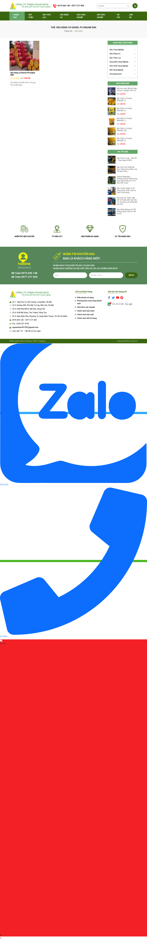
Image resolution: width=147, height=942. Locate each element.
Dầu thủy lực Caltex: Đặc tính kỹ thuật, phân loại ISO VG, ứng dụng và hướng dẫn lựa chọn (127, 201)
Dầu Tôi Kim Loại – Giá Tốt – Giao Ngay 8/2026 (127, 159)
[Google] (121, 297)
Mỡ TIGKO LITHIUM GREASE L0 (124, 139)
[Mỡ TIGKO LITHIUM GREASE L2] (112, 121)
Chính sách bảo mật (85, 314)
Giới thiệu (30, 16)
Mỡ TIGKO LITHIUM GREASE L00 (124, 129)
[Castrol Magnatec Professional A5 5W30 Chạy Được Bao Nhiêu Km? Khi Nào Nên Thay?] (112, 180)
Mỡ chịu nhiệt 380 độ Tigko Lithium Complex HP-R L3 (127, 89)
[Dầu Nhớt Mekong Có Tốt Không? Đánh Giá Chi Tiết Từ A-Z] (112, 212)
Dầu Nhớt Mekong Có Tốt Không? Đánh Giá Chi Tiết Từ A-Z (126, 211)
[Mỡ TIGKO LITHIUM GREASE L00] (112, 131)
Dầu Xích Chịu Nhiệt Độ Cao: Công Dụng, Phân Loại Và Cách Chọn (127, 169)
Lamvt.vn (134, 341)
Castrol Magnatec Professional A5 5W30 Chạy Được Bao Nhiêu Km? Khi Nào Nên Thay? (127, 180)
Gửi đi (131, 275)
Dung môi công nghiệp (119, 62)
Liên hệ (131, 16)
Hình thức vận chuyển (86, 307)
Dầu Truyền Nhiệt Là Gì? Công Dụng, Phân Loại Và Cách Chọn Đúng (126, 190)
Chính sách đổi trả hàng (87, 318)
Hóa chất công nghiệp (119, 66)
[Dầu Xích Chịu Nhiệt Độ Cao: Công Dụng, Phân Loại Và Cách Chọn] (112, 169)
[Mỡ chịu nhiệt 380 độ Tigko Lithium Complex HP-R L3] (112, 91)
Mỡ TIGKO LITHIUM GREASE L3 (124, 109)
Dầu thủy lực (47, 16)
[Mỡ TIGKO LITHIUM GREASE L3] (112, 111)
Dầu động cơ (64, 16)
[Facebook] (109, 297)
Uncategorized (116, 74)
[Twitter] (113, 297)
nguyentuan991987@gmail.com (25, 327)
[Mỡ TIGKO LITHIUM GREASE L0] (112, 141)
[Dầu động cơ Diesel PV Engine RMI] (24, 56)
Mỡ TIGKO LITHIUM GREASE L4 (124, 99)
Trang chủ (16, 16)
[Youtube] (117, 297)
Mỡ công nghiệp (101, 16)
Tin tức (118, 16)
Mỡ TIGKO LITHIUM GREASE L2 (124, 119)
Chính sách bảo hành (85, 311)
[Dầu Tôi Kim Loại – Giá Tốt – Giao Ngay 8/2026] (112, 159)
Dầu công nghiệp (81, 16)
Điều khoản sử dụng (85, 297)
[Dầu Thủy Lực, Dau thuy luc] (29, 6)
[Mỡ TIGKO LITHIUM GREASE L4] (112, 101)
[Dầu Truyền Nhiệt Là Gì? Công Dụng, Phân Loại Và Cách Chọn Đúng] (112, 191)
